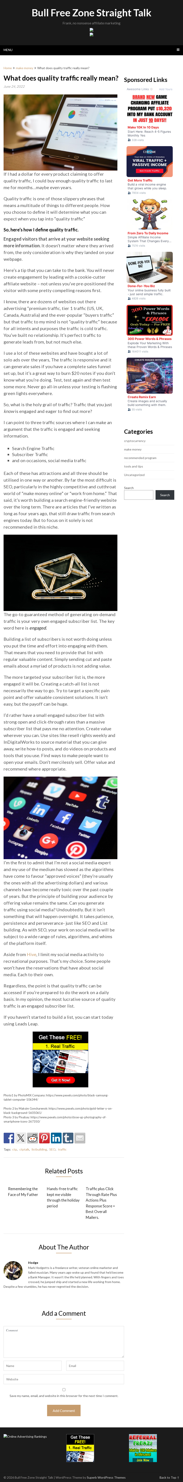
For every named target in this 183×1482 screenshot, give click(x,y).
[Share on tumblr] (68, 1138)
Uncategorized (134, 475)
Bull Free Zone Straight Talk (91, 12)
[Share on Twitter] (20, 1138)
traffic (62, 1149)
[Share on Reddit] (32, 1138)
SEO (52, 1149)
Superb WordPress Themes (106, 1477)
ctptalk (24, 1149)
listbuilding (39, 1149)
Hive (31, 954)
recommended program (140, 458)
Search (129, 488)
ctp (14, 1149)
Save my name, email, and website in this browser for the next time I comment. (64, 1396)
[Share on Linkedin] (56, 1138)
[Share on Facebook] (9, 1138)
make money (24, 68)
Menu (8, 50)
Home (8, 68)
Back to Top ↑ (169, 1477)
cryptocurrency (135, 441)
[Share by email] (80, 1138)
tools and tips (133, 466)
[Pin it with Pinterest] (44, 1138)
